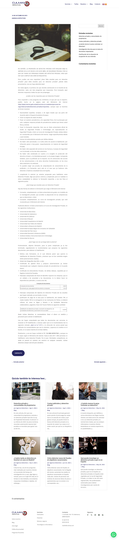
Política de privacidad (18, 529)
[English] (103, 4)
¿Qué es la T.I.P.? (36, 325)
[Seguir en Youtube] (98, 514)
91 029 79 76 (65, 520)
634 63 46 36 (65, 522)
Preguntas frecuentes (18, 532)
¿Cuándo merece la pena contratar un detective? (90, 404)
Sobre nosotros (16, 519)
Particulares (40, 514)
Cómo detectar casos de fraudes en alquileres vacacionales (59, 459)
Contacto (97, 4)
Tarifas (76, 4)
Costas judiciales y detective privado (90, 41)
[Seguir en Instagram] (95, 514)
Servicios (67, 4)
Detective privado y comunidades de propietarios (25, 404)
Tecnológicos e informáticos (44, 524)
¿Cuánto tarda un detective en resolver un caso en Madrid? (25, 459)
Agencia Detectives (22, 408)
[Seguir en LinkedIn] (102, 514)
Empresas (39, 518)
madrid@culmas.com (68, 525)
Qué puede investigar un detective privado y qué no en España (91, 460)
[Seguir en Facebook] (87, 514)
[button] (113, 534)
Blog (91, 4)
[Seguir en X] (91, 514)
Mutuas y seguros (42, 521)
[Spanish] (106, 4)
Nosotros (83, 4)
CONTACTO (18, 353)
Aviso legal (15, 526)
